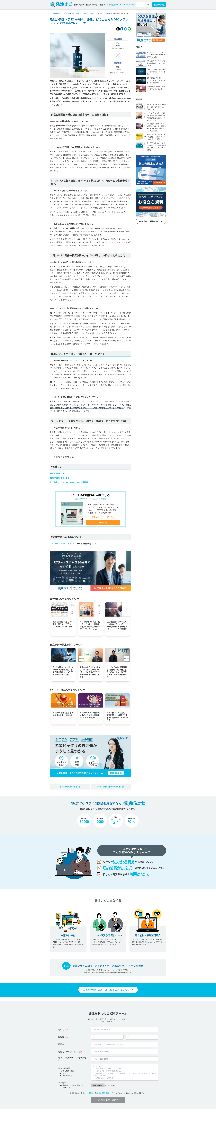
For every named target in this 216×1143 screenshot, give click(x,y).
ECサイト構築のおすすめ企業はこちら (111, 787)
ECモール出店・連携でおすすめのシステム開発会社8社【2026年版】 (90, 715)
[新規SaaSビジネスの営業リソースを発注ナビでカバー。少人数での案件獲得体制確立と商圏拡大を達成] (90, 655)
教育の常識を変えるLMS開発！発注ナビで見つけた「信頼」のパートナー (63, 624)
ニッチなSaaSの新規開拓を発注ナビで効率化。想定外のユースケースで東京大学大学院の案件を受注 (117, 672)
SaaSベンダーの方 (128, 5)
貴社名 (61, 1029)
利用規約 (91, 1093)
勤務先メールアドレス (68, 1052)
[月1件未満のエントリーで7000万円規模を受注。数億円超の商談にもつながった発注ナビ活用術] (63, 655)
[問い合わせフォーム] (90, 776)
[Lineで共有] (129, 29)
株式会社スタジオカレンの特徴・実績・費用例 (69, 482)
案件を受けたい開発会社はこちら (151, 221)
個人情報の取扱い (104, 1093)
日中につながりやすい (72, 1059)
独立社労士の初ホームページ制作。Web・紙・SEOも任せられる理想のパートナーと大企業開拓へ (117, 627)
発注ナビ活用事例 (105, 13)
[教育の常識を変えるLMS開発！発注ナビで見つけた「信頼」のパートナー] (63, 609)
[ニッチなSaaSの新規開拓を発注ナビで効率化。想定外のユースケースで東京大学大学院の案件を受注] (117, 655)
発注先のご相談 (158, 5)
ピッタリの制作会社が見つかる (90, 495)
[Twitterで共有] (118, 29)
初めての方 (78, 5)
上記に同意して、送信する (108, 1100)
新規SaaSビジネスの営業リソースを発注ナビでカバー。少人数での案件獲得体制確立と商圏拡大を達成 (90, 672)
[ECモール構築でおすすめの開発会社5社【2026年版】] (63, 700)
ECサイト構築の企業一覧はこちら (70, 787)
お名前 (61, 1037)
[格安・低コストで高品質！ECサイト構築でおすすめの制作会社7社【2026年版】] (117, 700)
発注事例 (102, 5)
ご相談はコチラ (103, 522)
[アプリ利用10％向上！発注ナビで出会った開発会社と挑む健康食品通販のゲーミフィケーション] (90, 609)
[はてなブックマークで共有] (125, 29)
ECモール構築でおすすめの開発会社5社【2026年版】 (63, 715)
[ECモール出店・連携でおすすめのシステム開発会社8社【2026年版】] (90, 700)
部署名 (61, 1044)
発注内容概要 (64, 1068)
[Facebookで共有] (121, 29)
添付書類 (62, 1082)
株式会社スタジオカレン (60, 478)
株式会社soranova (57, 473)
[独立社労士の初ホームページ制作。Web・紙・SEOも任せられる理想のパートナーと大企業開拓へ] (117, 609)
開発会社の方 (113, 5)
